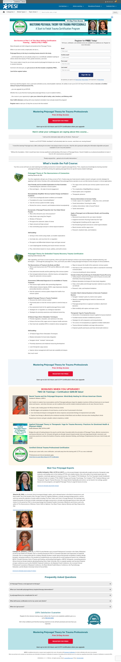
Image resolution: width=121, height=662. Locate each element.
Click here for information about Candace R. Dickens (24, 570)
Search (115, 12)
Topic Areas (32, 12)
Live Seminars (63, 6)
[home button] (4, 12)
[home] (11, 6)
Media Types (21, 12)
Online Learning (77, 6)
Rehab (23, 2)
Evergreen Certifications (69, 652)
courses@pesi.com (68, 658)
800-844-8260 (49, 618)
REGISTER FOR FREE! (60, 121)
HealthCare (17, 2)
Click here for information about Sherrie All (22, 510)
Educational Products (94, 6)
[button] (112, 17)
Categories (10, 12)
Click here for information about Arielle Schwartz (48, 485)
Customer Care (110, 6)
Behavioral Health (8, 2)
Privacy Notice (85, 79)
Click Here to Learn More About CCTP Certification (44, 457)
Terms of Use (78, 79)
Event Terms (101, 79)
